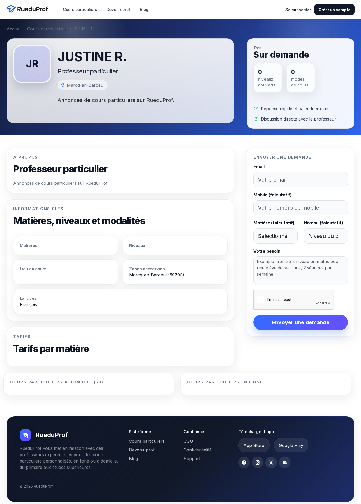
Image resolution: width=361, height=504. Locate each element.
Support (192, 458)
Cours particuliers (80, 9)
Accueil (14, 28)
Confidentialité (198, 449)
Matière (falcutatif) (273, 222)
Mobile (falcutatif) (272, 194)
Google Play (291, 445)
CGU (188, 441)
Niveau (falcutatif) (323, 222)
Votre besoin (266, 251)
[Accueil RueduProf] (28, 9)
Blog (144, 9)
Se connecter (298, 9)
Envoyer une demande (301, 322)
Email (259, 166)
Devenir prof (118, 9)
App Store (253, 445)
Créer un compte (334, 9)
